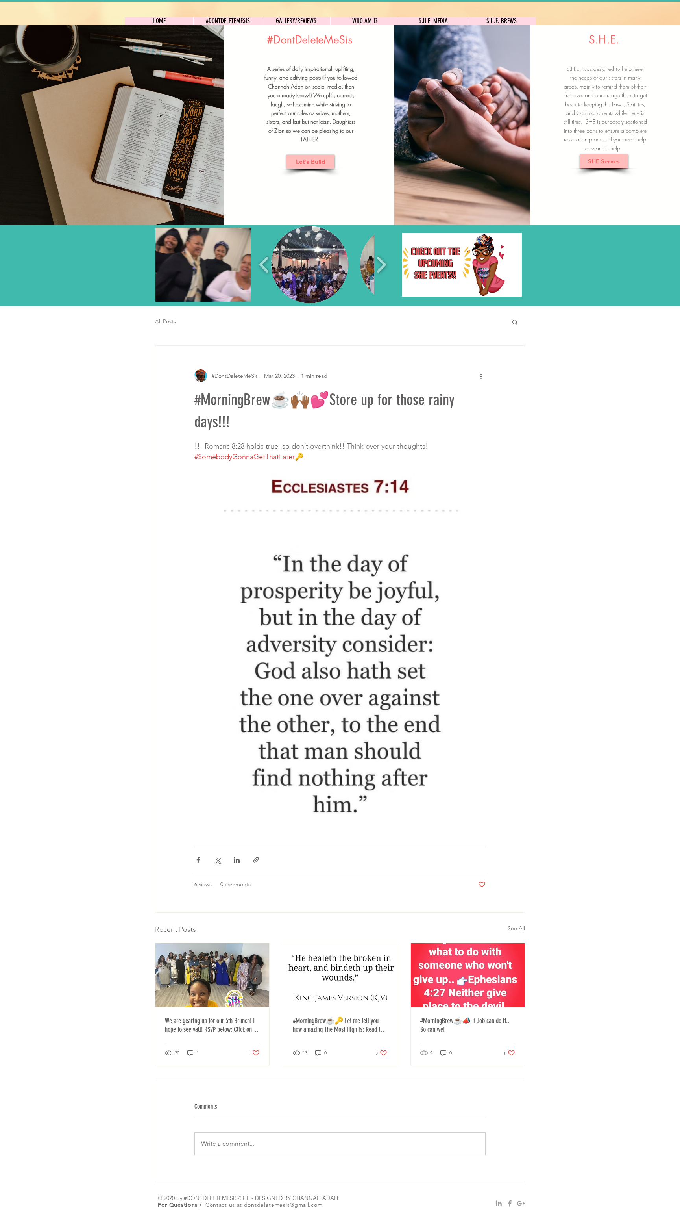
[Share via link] (256, 860)
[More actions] (481, 375)
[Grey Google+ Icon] (521, 1203)
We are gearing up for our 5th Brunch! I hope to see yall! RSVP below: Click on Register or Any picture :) (210, 1025)
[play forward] (381, 264)
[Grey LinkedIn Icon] (499, 1203)
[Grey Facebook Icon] (510, 1203)
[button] (203, 265)
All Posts (165, 321)
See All (516, 928)
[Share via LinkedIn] (236, 860)
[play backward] (264, 264)
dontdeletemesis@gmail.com (283, 1204)
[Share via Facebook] (198, 860)
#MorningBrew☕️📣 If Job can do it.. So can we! (464, 1025)
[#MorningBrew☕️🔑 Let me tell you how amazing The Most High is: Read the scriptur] (340, 975)
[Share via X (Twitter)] (217, 860)
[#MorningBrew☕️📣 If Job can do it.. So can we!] (468, 975)
